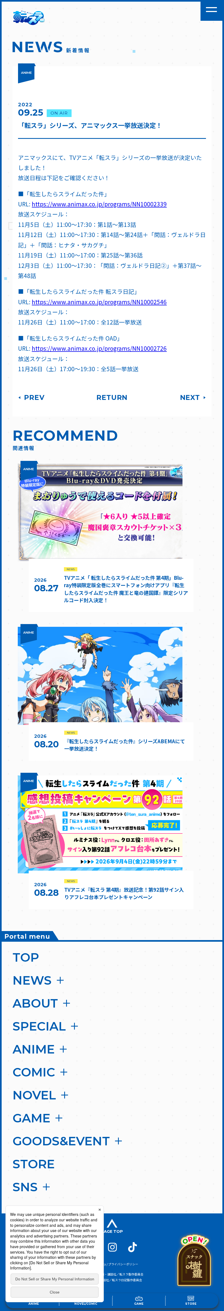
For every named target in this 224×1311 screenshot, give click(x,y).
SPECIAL (39, 1026)
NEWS (32, 980)
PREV (33, 397)
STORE (34, 1164)
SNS (25, 1187)
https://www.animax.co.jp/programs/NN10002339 (99, 204)
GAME (31, 1118)
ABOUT (35, 1003)
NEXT (190, 397)
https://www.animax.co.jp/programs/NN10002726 (99, 348)
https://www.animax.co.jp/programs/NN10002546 (99, 302)
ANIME (34, 1049)
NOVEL (34, 1095)
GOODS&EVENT (61, 1141)
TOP (26, 957)
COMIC (34, 1072)
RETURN (112, 397)
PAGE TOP (112, 1231)
